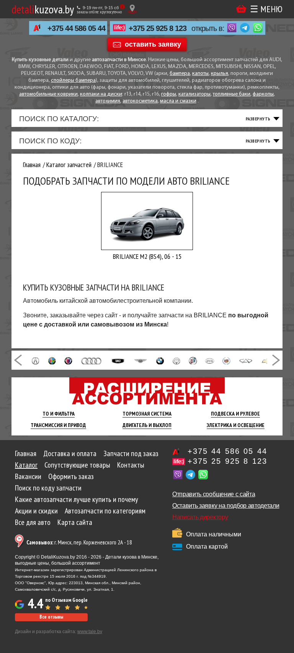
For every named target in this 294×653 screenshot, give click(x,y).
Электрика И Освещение (236, 425)
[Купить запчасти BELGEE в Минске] (118, 360)
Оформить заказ (71, 476)
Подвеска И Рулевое (235, 413)
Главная (25, 453)
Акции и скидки (36, 511)
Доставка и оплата (69, 453)
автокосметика (140, 101)
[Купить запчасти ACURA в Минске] (35, 360)
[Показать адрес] (132, 9)
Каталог (26, 465)
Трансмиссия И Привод (58, 425)
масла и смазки (178, 101)
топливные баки (231, 94)
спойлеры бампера (73, 80)
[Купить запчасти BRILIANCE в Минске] (176, 360)
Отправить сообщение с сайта (213, 494)
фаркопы (263, 94)
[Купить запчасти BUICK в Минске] (193, 360)
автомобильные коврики (48, 94)
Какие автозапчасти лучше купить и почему (76, 499)
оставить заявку (153, 44)
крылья (219, 73)
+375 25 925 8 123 (157, 28)
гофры (168, 94)
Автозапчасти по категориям (105, 511)
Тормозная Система (147, 413)
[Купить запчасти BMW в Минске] (160, 360)
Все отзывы (51, 617)
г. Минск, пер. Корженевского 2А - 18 (79, 542)
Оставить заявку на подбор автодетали (225, 505)
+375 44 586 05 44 (76, 28)
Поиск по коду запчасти (48, 488)
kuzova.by (42, 9)
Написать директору (200, 517)
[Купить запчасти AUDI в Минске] (91, 360)
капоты (200, 73)
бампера (180, 73)
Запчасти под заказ (130, 453)
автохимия (107, 101)
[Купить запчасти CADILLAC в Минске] (226, 360)
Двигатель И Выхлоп (147, 425)
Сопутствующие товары (77, 465)
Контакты (130, 465)
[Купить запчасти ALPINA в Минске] (68, 360)
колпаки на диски (101, 94)
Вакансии (28, 476)
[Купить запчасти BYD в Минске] (209, 360)
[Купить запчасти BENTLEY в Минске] (140, 360)
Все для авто (33, 522)
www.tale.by (89, 631)
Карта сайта (74, 522)
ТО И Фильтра (58, 413)
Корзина (241, 9)
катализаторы (194, 94)
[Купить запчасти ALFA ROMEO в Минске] (52, 360)
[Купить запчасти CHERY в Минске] (245, 360)
